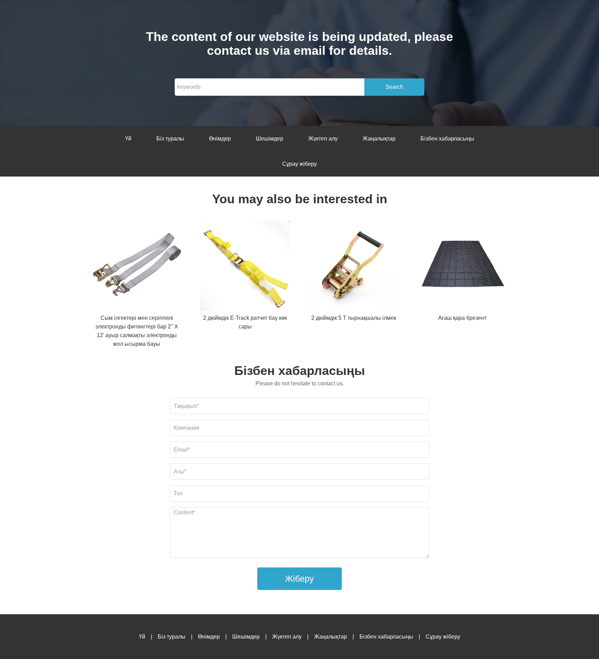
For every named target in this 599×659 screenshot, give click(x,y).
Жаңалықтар (379, 139)
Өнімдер (220, 139)
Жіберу (299, 578)
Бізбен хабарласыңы (447, 139)
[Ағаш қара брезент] (462, 267)
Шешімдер (269, 139)
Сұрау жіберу (299, 164)
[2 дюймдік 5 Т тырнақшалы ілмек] (354, 267)
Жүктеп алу (323, 139)
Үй (128, 139)
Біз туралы (170, 139)
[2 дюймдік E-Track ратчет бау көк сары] (245, 267)
